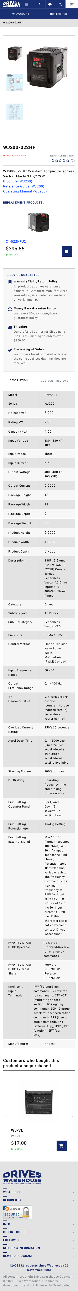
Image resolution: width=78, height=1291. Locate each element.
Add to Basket (67, 251)
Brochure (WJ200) (17, 181)
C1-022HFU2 (16, 242)
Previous (5, 1116)
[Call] (40, 4)
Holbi (30, 1285)
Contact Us (58, 14)
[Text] (50, 4)
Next (72, 1116)
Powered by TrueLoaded (53, 1285)
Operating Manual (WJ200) (25, 191)
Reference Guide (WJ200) (23, 186)
